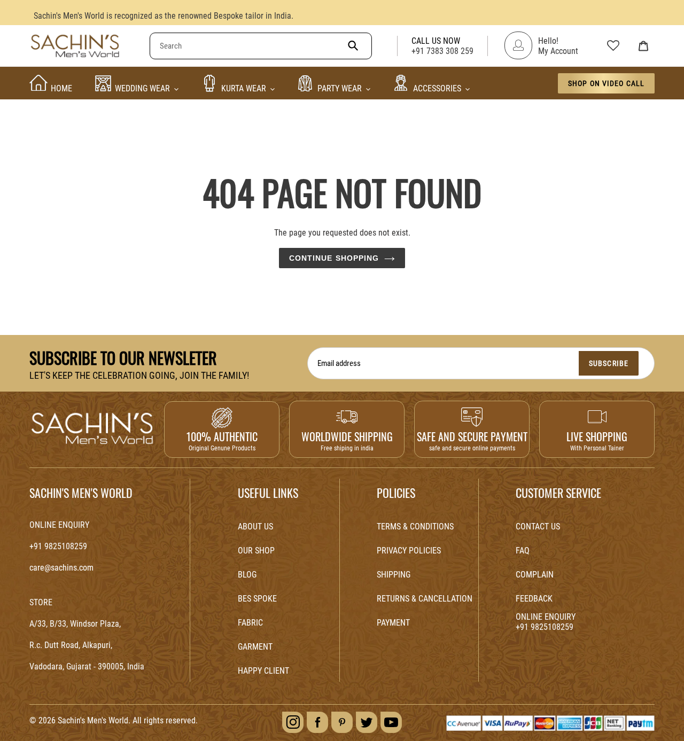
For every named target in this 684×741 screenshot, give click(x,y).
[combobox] (261, 46)
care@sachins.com (61, 568)
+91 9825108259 (58, 546)
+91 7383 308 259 (442, 51)
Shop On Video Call (606, 83)
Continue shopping (334, 258)
